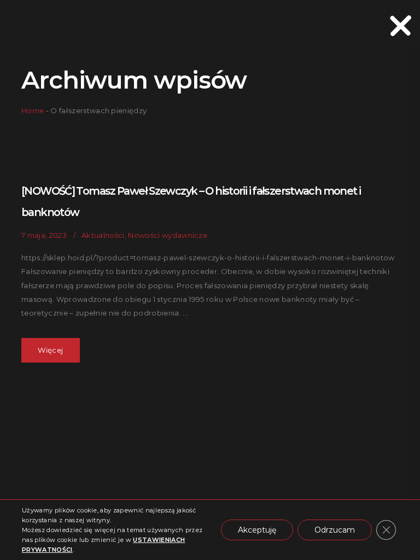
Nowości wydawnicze (167, 235)
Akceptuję (257, 530)
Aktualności (103, 235)
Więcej (50, 350)
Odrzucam (334, 530)
